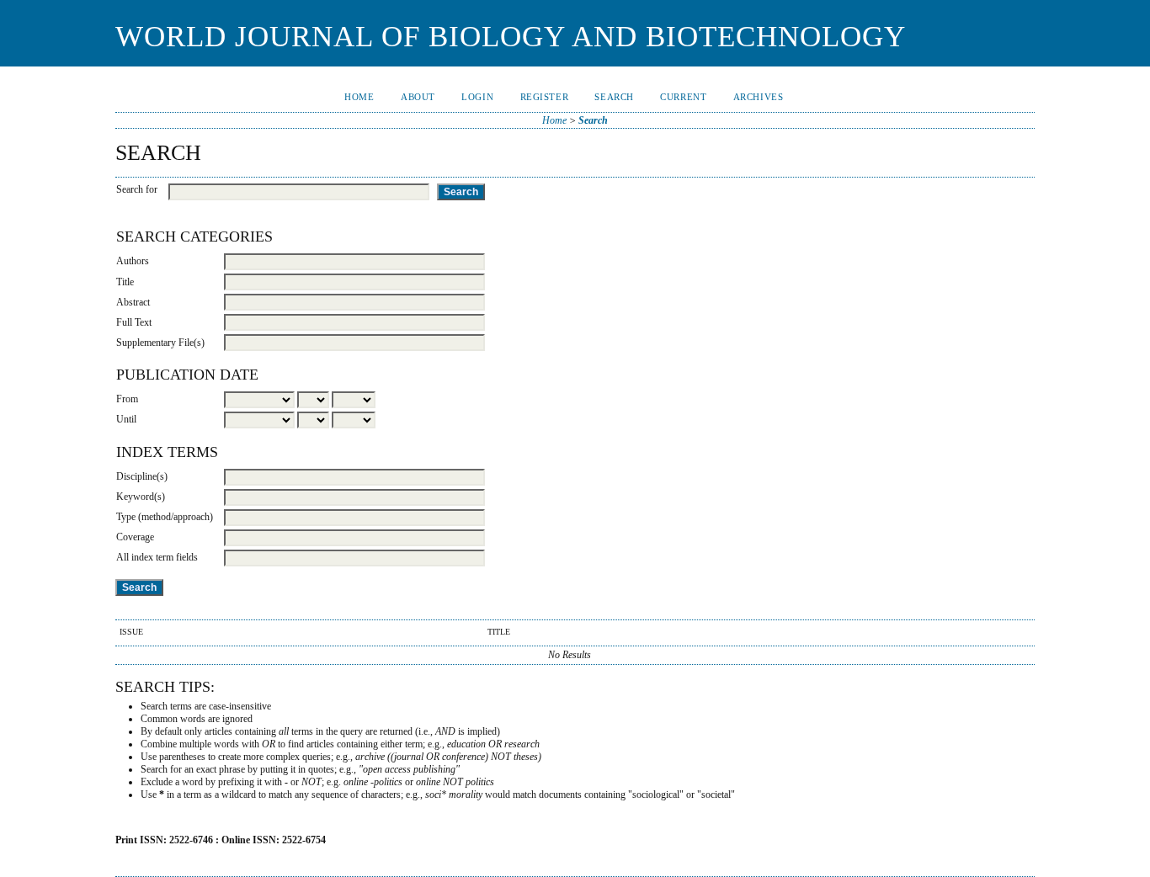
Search (613, 97)
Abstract (133, 302)
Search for (136, 189)
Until (126, 419)
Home (359, 97)
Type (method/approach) (164, 517)
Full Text (134, 322)
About (418, 97)
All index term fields (157, 557)
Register (544, 97)
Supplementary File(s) (160, 342)
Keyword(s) (140, 496)
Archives (758, 97)
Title (125, 282)
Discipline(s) (142, 476)
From (127, 399)
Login (477, 97)
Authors (132, 261)
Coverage (135, 537)
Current (683, 97)
